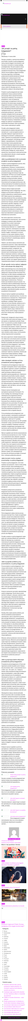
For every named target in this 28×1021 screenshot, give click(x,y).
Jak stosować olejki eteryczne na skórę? (14, 1008)
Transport (6, 968)
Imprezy (6, 942)
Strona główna (7, 26)
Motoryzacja (7, 947)
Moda (5, 946)
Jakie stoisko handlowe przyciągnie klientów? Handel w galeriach (12, 864)
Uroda (5, 973)
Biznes (11, 42)
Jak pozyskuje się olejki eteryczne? (13, 1010)
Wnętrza (6, 977)
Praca (5, 955)
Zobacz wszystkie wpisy (14, 839)
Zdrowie (6, 979)
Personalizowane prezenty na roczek (12, 906)
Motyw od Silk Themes (14, 1017)
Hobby (5, 940)
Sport (5, 964)
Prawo (5, 957)
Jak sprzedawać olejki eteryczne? (12, 1007)
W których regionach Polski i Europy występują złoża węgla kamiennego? (12, 925)
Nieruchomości (7, 951)
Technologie (7, 966)
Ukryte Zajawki (7, 971)
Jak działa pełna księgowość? (18, 816)
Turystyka (6, 970)
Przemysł (6, 958)
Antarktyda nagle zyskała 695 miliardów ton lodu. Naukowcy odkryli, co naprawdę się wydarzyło (14, 993)
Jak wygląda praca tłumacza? (10, 887)
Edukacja (6, 936)
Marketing (6, 944)
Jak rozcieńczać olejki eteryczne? (12, 1014)
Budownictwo (7, 933)
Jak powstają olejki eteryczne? (12, 1012)
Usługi (5, 975)
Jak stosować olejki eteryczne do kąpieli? (14, 1005)
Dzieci (5, 934)
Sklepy (5, 962)
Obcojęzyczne (7, 953)
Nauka (5, 949)
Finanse (6, 938)
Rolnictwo (6, 960)
